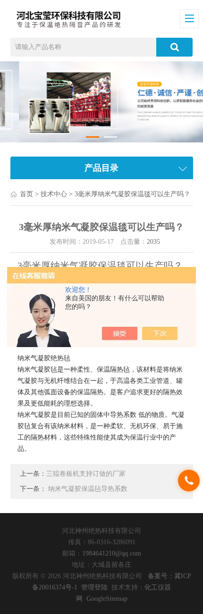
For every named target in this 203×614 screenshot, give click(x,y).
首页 (26, 194)
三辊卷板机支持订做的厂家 (86, 473)
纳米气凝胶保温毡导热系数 (87, 488)
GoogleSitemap (106, 598)
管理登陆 (94, 587)
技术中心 (54, 194)
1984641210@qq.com (111, 553)
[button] (93, 137)
